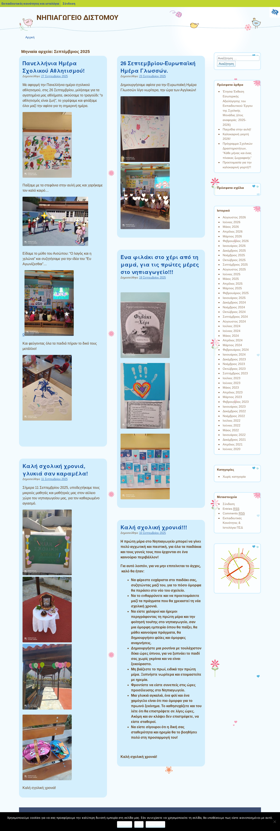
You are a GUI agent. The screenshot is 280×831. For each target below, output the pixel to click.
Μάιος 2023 (231, 387)
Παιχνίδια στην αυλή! (237, 129)
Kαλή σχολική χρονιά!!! (154, 527)
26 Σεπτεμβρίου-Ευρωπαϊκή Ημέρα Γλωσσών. (158, 66)
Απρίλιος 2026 (233, 231)
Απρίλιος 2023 (233, 392)
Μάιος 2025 (231, 279)
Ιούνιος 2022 (231, 425)
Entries (231, 508)
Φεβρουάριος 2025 (236, 293)
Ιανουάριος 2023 (234, 406)
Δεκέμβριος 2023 (234, 359)
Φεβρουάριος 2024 (236, 349)
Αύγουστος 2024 (234, 321)
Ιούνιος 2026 (231, 222)
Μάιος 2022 (231, 430)
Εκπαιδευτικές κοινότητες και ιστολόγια (30, 3)
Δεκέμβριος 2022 (234, 411)
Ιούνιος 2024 (231, 331)
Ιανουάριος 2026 (234, 245)
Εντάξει (124, 824)
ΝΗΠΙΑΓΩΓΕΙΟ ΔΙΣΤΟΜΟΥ (77, 17)
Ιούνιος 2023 (231, 383)
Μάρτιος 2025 (232, 288)
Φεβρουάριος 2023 (236, 401)
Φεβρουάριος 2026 (236, 241)
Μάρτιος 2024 (232, 345)
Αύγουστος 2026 (234, 217)
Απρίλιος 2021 (233, 444)
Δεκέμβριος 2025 (234, 250)
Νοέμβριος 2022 (234, 416)
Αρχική (30, 37)
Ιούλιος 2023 (231, 378)
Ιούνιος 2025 (231, 274)
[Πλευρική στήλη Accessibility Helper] (275, 12)
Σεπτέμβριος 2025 (235, 264)
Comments (234, 513)
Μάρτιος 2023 (232, 397)
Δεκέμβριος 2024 (234, 302)
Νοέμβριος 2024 (234, 307)
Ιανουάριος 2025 (234, 298)
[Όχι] (274, 821)
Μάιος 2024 (231, 335)
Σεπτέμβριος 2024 (235, 316)
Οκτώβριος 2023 (234, 368)
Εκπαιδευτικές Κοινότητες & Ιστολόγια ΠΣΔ (233, 522)
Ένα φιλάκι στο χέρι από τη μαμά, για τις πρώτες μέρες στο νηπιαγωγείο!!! (160, 264)
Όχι (138, 824)
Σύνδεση (229, 504)
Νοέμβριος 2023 (234, 364)
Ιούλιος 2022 (231, 420)
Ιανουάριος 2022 (234, 435)
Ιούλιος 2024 (231, 326)
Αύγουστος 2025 (234, 269)
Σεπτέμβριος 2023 (235, 373)
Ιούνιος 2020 (231, 449)
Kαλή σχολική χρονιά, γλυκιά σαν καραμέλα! (55, 469)
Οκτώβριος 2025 (234, 260)
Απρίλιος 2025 (233, 283)
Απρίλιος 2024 (233, 340)
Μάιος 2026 (231, 226)
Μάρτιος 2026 (232, 236)
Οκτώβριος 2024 (234, 312)
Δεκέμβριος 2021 (234, 439)
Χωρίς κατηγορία (234, 476)
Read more (155, 824)
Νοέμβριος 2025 (234, 255)
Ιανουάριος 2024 (234, 354)
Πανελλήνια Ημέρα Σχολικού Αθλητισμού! (54, 66)
